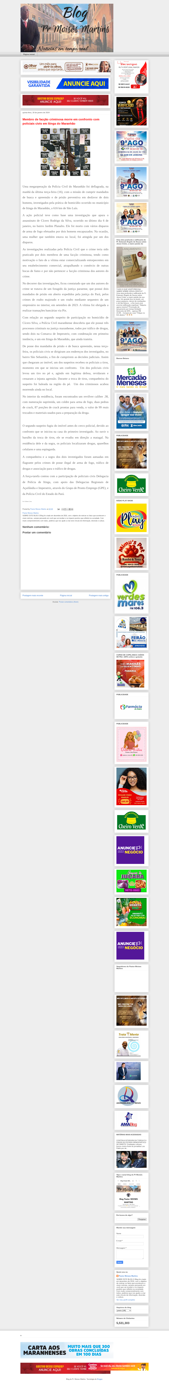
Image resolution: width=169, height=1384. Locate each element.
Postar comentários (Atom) (68, 602)
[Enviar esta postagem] (58, 509)
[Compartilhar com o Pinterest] (72, 509)
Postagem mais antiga (99, 595)
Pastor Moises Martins (128, 1276)
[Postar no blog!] (65, 509)
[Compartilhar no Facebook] (70, 509)
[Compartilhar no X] (67, 509)
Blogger (99, 1379)
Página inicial (29, 54)
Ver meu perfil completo (125, 1300)
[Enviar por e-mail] (62, 509)
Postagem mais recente (33, 595)
